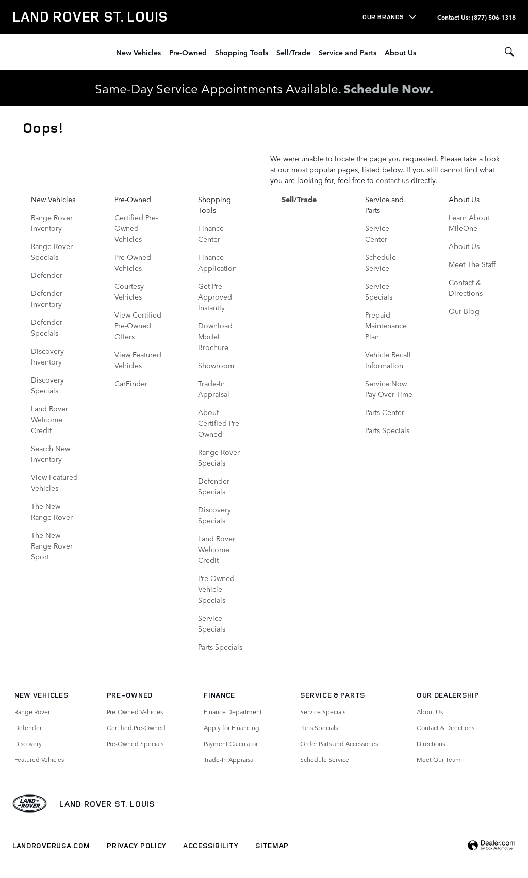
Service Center (377, 233)
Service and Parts (347, 52)
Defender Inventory (46, 298)
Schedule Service (380, 262)
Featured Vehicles (39, 759)
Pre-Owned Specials (135, 743)
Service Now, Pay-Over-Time (388, 388)
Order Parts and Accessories (339, 743)
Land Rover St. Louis (107, 803)
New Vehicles (138, 52)
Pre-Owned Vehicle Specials (216, 589)
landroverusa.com (51, 845)
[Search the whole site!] (509, 52)
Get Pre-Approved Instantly (215, 296)
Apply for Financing (231, 727)
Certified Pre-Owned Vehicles (136, 228)
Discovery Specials (47, 384)
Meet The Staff (472, 264)
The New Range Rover (52, 511)
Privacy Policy (137, 845)
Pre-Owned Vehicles (132, 262)
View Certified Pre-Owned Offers (137, 325)
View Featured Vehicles (54, 482)
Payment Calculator (231, 743)
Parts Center (384, 412)
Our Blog (464, 311)
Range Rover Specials (52, 251)
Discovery (28, 743)
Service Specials (211, 623)
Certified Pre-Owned (136, 727)
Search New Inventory (50, 453)
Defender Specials (46, 327)
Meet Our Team (439, 759)
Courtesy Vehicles (129, 291)
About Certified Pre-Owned (219, 423)
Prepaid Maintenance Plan (386, 325)
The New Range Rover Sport (52, 545)
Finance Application (217, 262)
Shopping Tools (241, 52)
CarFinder (130, 383)
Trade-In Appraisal (213, 388)
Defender (46, 275)
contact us (392, 180)
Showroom (216, 365)
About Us (400, 52)
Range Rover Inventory (52, 222)
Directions (431, 743)
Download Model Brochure (215, 336)
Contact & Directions (466, 287)
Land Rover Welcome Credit (49, 419)
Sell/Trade (293, 52)
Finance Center (211, 233)
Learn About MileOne (469, 222)
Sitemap (272, 845)
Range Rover (32, 711)
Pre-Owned (188, 52)
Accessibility (211, 845)
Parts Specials (220, 646)
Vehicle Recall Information (388, 359)
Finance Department (233, 711)
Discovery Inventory (47, 356)
